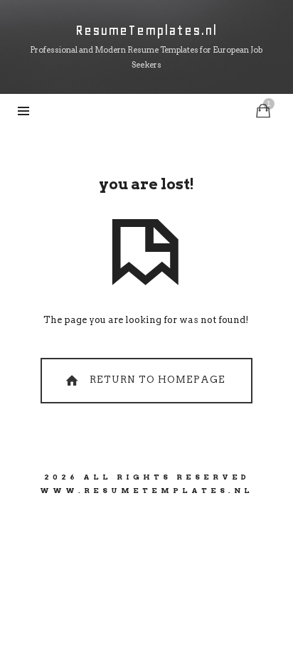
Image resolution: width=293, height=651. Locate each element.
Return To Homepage (156, 379)
